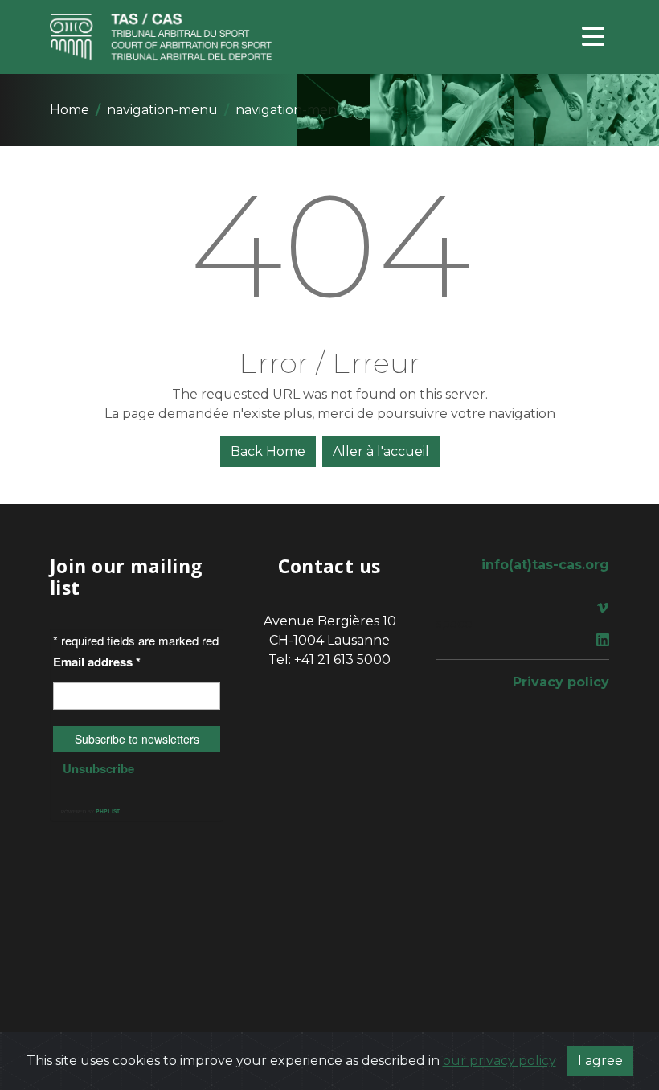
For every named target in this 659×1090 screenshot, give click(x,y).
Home (69, 109)
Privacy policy (561, 682)
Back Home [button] (268, 451)
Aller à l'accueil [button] (381, 451)
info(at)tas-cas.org (545, 564)
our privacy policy (499, 1060)
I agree (600, 1060)
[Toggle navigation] (593, 37)
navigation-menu (162, 109)
